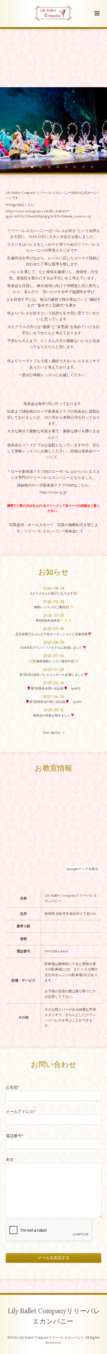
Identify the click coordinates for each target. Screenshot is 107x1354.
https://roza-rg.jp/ (53, 492)
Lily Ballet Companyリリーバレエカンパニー (54, 1316)
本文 (10, 1159)
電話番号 (15, 1135)
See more (53, 733)
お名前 (13, 1087)
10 (92, 167)
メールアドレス (21, 1111)
